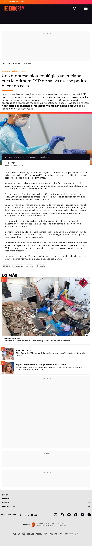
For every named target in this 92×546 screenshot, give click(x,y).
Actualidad (26, 64)
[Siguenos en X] (82, 516)
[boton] (68, 495)
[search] (75, 8)
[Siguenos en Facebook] (75, 516)
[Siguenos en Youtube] (55, 516)
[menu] (86, 8)
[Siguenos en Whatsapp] (89, 516)
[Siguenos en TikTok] (62, 516)
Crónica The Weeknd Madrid (14, 1)
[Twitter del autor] (20, 163)
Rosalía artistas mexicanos (13, 3)
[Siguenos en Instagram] (69, 516)
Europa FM (6, 64)
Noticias (16, 64)
